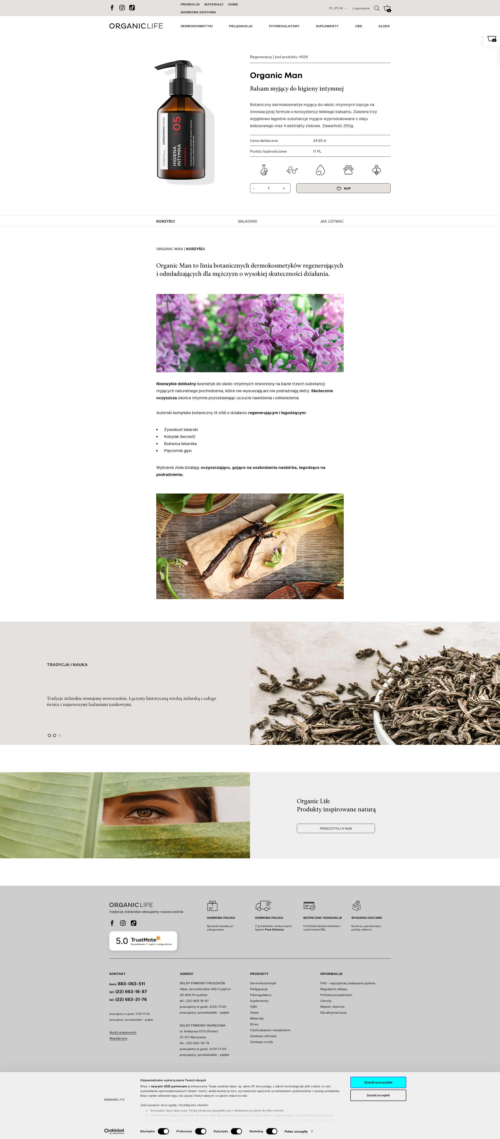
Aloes (254, 1012)
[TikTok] (132, 8)
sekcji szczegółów (304, 1120)
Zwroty (325, 1000)
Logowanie (361, 8)
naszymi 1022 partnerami (169, 1086)
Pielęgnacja (259, 989)
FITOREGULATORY (284, 26)
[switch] (200, 1131)
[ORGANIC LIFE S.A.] (144, 26)
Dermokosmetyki (263, 983)
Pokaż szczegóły (296, 1131)
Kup (347, 188)
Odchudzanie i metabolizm (270, 1030)
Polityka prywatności (336, 995)
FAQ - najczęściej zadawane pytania (347, 983)
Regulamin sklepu (333, 989)
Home (233, 4)
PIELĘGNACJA (241, 26)
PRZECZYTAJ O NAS (336, 828)
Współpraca (118, 1038)
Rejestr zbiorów (332, 1006)
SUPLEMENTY (327, 26)
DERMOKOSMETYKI (197, 26)
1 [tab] (49, 735)
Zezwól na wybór (378, 1095)
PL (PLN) (336, 8)
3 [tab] (59, 735)
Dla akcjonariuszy (333, 1012)
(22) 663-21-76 (131, 999)
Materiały (214, 4)
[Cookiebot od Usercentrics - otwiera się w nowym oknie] (114, 1131)
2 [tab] (54, 735)
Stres (254, 1024)
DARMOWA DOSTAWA (198, 12)
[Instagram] (122, 8)
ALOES (384, 26)
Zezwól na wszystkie (378, 1082)
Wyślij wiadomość (123, 1032)
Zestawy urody (261, 1042)
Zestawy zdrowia (263, 1036)
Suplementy (259, 1000)
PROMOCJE (190, 4)
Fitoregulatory (260, 995)
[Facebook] (112, 8)
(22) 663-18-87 (131, 991)
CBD (358, 26)
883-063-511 (131, 983)
